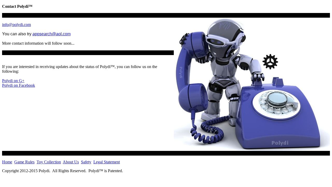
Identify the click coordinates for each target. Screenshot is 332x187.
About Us (71, 162)
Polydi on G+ (13, 80)
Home (7, 162)
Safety (86, 162)
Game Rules (24, 162)
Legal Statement (106, 162)
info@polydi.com (16, 24)
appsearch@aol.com (51, 34)
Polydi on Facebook (18, 85)
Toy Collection (49, 162)
